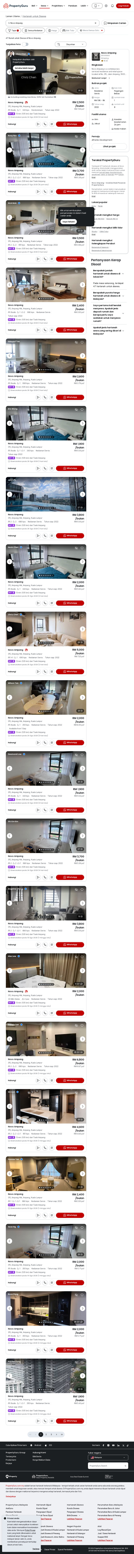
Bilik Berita (37, 1456)
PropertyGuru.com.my (15, 1486)
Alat (100, 1526)
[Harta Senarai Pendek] (82, 54)
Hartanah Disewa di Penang (48, 1533)
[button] (101, 78)
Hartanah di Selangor (76, 1533)
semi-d (104, 174)
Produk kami (11, 1460)
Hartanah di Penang (75, 1537)
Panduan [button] (72, 5)
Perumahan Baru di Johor (109, 1508)
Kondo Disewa (73, 1508)
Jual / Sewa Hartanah (107, 1533)
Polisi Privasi (30, 1530)
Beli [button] (33, 5)
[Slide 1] (39, 91)
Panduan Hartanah (14, 1512)
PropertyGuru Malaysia (17, 1505)
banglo (111, 174)
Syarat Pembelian (65, 1549)
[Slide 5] (48, 91)
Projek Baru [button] (57, 5)
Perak (100, 206)
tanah (121, 174)
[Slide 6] (50, 91)
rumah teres (104, 172)
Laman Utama (13, 16)
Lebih (83, 5)
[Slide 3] (43, 91)
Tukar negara (94, 1453)
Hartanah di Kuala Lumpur (78, 1530)
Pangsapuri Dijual (44, 1512)
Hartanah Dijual (43, 1505)
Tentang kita (11, 1456)
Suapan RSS (103, 1537)
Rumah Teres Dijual (44, 1515)
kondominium (116, 172)
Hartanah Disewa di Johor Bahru (50, 1537)
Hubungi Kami (39, 1452)
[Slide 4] (45, 91)
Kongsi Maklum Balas (41, 1460)
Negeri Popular (74, 1526)
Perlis (94, 206)
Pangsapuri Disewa (75, 1512)
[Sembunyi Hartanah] (76, 54)
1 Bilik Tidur (103, 231)
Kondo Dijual (41, 1508)
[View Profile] (19, 54)
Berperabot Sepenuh (100, 247)
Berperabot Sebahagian (102, 250)
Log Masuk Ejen (104, 1530)
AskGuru (9, 1508)
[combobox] (52, 23)
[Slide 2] (41, 91)
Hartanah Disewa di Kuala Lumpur (50, 1530)
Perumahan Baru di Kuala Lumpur (112, 1512)
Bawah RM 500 (98, 219)
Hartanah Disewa (75, 1505)
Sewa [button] (43, 5)
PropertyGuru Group (15, 1452)
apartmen (96, 174)
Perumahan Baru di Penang (109, 1515)
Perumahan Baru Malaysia (110, 1505)
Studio (94, 231)
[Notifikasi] (112, 5)
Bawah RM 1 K (112, 219)
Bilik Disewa (72, 1515)
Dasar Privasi (49, 1549)
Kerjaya (9, 1463)
